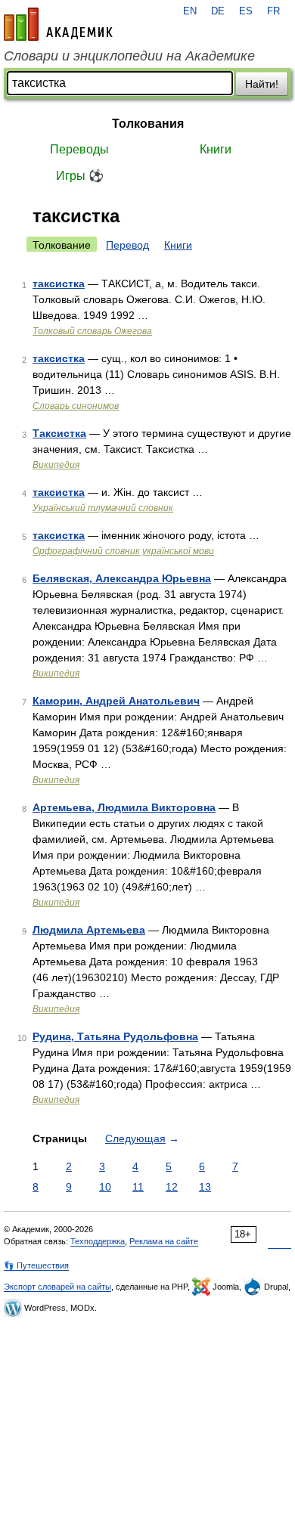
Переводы (79, 149)
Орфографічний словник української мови (123, 551)
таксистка (59, 283)
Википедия (56, 465)
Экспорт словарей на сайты (57, 1286)
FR (273, 11)
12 (172, 1187)
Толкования (148, 123)
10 (105, 1187)
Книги (215, 149)
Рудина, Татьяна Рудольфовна (115, 1036)
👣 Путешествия (36, 1265)
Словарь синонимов (76, 406)
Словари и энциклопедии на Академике (129, 55)
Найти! (261, 84)
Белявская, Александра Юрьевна (122, 578)
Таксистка (59, 433)
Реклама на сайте (163, 1241)
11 (138, 1187)
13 (205, 1187)
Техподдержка (97, 1241)
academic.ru (58, 24)
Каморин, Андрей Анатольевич (116, 701)
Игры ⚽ (80, 175)
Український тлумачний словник (103, 508)
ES (246, 11)
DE (218, 11)
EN (190, 11)
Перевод (127, 245)
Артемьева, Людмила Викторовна (124, 807)
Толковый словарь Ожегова (92, 331)
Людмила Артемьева (89, 930)
